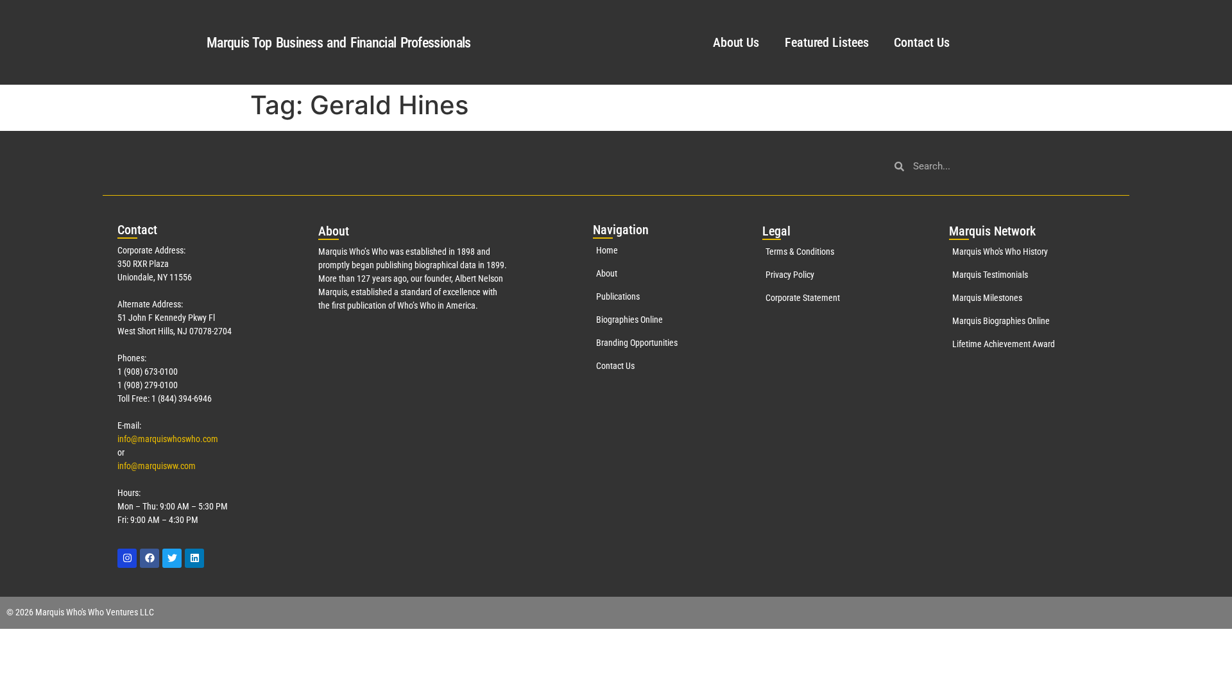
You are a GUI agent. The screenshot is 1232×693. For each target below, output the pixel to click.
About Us (736, 42)
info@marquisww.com (156, 466)
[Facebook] (149, 558)
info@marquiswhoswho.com (167, 439)
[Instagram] (127, 558)
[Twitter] (172, 558)
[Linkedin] (194, 558)
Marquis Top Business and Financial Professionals (338, 43)
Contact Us (921, 42)
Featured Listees (826, 42)
